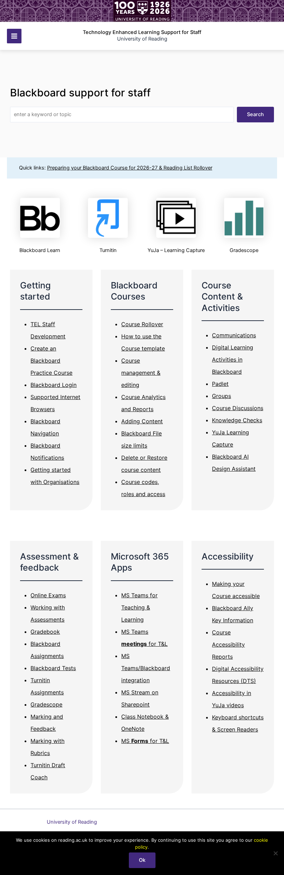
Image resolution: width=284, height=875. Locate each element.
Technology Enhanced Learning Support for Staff (142, 32)
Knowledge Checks (237, 420)
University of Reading (72, 822)
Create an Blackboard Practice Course (51, 360)
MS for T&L (145, 740)
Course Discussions (237, 408)
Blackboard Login (53, 384)
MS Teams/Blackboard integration (145, 668)
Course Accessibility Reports (228, 644)
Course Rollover (142, 324)
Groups (221, 395)
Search (255, 114)
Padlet (220, 383)
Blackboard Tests (53, 668)
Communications (234, 335)
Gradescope (46, 704)
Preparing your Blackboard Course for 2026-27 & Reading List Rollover (129, 168)
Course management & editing (140, 372)
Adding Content (142, 421)
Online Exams (48, 595)
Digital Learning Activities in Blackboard (232, 359)
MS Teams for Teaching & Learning (139, 607)
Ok (142, 860)
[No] (275, 853)
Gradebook (45, 631)
